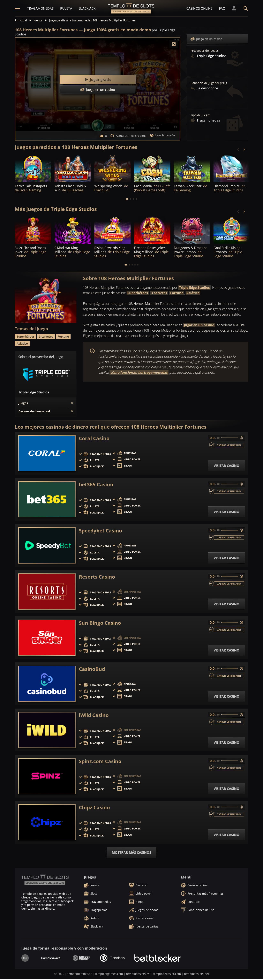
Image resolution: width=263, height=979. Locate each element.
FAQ (222, 8)
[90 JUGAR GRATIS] (152, 168)
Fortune (176, 293)
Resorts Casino (97, 576)
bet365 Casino (96, 484)
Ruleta (66, 8)
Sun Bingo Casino (100, 623)
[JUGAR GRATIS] (33, 168)
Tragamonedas (40, 8)
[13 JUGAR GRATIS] (231, 230)
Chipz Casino (94, 807)
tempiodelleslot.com (167, 974)
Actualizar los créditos (131, 136)
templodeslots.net (196, 974)
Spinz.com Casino (100, 761)
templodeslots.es (138, 974)
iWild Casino (94, 715)
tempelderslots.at (79, 974)
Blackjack (87, 8)
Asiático (193, 293)
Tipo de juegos (200, 115)
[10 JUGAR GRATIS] (112, 168)
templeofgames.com (109, 974)
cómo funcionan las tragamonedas (139, 372)
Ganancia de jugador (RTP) (208, 83)
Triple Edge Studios (194, 287)
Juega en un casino (209, 39)
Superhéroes (137, 293)
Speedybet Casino (100, 530)
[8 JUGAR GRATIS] (112, 230)
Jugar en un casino (199, 325)
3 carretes (159, 293)
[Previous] (238, 149)
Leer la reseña (165, 135)
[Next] (244, 149)
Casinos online (199, 8)
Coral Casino (94, 438)
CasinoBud (92, 669)
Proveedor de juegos (204, 51)
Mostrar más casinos (131, 852)
